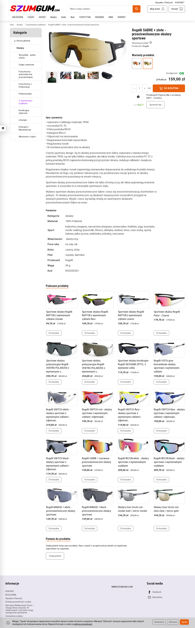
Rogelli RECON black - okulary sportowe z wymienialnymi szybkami (169, 462)
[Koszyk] (177, 9)
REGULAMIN (10, 595)
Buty (73, 17)
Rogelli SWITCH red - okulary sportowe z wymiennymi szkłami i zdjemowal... (97, 413)
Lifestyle (23, 120)
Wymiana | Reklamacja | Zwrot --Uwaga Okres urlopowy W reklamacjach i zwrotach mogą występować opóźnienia (19, 609)
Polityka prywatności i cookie (18, 602)
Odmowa (173, 622)
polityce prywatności (83, 624)
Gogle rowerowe (26, 64)
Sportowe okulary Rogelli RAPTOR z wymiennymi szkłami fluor (95, 315)
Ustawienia (159, 622)
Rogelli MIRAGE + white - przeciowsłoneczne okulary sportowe (60, 511)
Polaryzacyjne (25, 93)
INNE (110, 17)
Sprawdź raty (155, 105)
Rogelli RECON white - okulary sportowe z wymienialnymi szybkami (133, 462)
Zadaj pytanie (55, 556)
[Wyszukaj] (136, 8)
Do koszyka (54, 333)
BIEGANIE (99, 17)
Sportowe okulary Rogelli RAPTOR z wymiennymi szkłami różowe (59, 315)
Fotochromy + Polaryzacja (25, 85)
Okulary (53, 17)
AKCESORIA (17, 17)
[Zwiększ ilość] (134, 88)
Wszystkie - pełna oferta (27, 56)
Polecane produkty (57, 286)
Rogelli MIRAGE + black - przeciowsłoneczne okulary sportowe (96, 511)
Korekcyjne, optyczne (24, 112)
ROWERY (122, 17)
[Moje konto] (157, 9)
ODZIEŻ (42, 17)
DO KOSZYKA (171, 88)
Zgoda (184, 622)
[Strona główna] (35, 8)
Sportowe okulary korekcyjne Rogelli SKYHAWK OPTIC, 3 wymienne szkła (133, 364)
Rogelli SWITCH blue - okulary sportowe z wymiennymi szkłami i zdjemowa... (169, 413)
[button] (52, 77)
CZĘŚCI (31, 17)
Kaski (63, 17)
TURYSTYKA (85, 17)
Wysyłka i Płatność (164, 2)
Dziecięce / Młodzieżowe (25, 128)
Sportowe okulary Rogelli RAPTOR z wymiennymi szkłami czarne (131, 315)
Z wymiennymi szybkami (25, 102)
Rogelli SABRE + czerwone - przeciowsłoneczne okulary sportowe (96, 462)
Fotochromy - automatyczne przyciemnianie (26, 74)
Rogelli (146, 46)
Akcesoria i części (27, 136)
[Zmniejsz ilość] (144, 88)
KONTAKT (179, 2)
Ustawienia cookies (14, 616)
